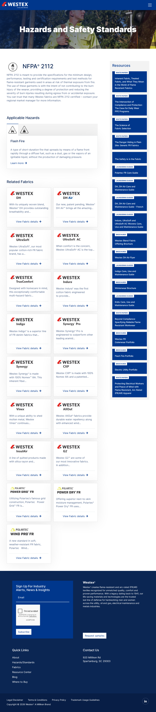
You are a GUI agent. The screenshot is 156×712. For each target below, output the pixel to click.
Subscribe (23, 631)
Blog (14, 676)
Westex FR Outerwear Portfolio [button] (124, 338)
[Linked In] (145, 701)
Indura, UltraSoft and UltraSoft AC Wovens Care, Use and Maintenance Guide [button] (129, 221)
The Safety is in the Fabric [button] (128, 159)
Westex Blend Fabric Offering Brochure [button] (125, 239)
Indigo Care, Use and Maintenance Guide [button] (125, 270)
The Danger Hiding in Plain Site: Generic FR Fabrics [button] (128, 141)
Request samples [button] (94, 635)
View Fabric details (27, 221)
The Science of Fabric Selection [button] (123, 124)
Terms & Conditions (37, 700)
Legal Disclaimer (15, 700)
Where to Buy (20, 681)
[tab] (12, 130)
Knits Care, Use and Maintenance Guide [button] (125, 300)
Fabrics (16, 667)
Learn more (17, 163)
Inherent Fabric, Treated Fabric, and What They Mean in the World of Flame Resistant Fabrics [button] (129, 80)
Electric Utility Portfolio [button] (126, 367)
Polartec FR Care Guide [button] (126, 170)
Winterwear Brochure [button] (125, 285)
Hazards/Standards (23, 662)
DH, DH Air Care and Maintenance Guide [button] (125, 185)
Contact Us (91, 650)
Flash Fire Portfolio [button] (124, 353)
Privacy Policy (59, 700)
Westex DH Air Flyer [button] (125, 255)
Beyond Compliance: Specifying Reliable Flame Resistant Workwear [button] (127, 319)
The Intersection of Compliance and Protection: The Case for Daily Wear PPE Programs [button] (128, 104)
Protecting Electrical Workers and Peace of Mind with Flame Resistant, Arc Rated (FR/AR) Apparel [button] (129, 385)
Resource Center (21, 672)
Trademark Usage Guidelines (85, 700)
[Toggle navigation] (150, 5)
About (15, 657)
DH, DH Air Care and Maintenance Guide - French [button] (129, 202)
